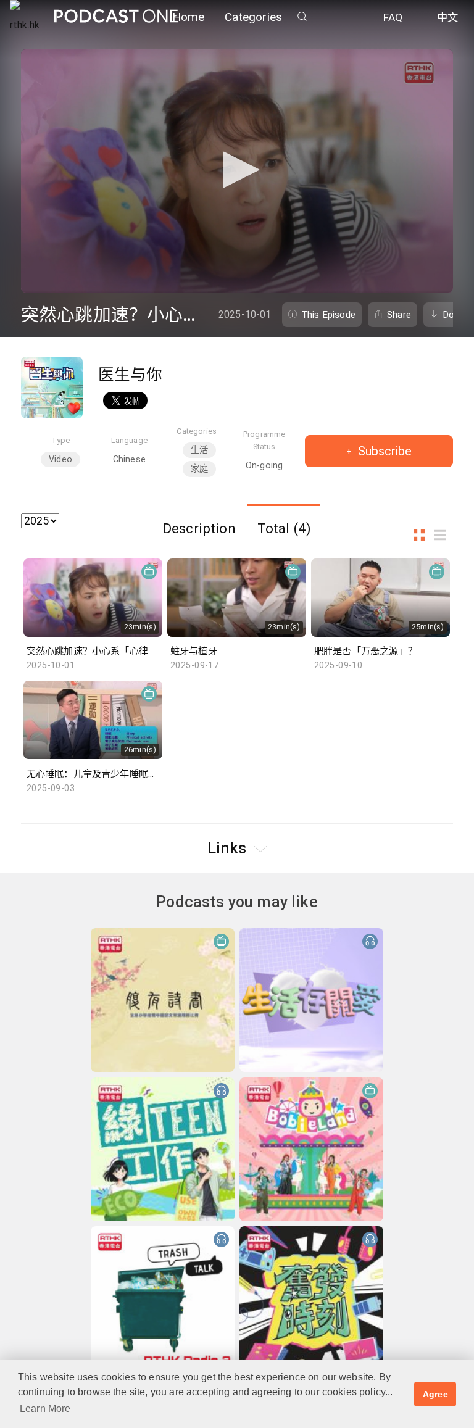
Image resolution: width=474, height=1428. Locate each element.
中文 (447, 17)
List (443, 535)
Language (129, 440)
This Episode (328, 314)
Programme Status (264, 440)
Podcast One (116, 16)
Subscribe (383, 451)
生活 (199, 450)
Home (188, 17)
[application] (237, 171)
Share (399, 314)
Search (302, 16)
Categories (254, 17)
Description (199, 528)
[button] (237, 170)
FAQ (392, 17)
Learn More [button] (45, 1408)
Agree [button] (435, 1394)
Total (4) (284, 528)
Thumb (423, 535)
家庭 (199, 468)
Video (60, 459)
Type (60, 440)
